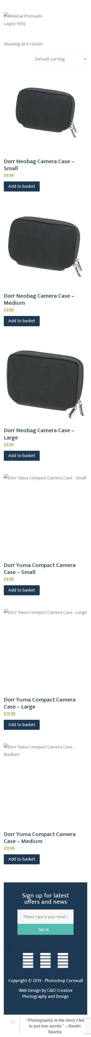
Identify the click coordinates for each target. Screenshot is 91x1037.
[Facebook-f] (28, 961)
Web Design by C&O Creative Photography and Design (46, 993)
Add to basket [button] (21, 186)
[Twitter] (45, 961)
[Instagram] (63, 961)
